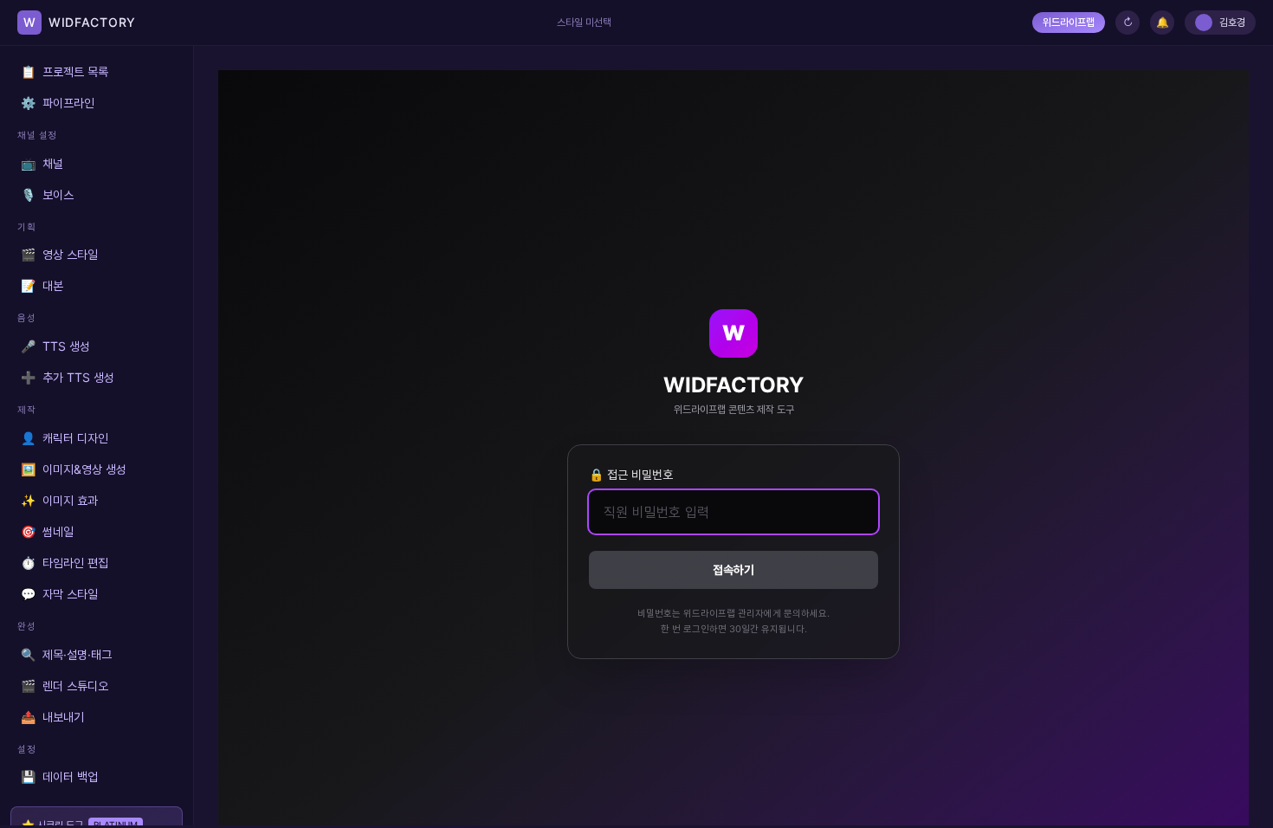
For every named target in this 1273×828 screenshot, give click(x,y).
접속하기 (733, 569)
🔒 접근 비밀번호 (631, 474)
